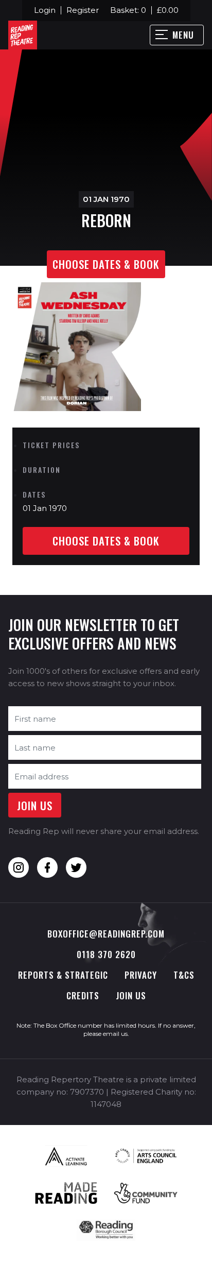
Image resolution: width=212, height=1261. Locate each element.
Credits (82, 995)
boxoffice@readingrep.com (106, 933)
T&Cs (184, 974)
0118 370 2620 (106, 954)
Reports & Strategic (63, 974)
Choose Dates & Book (106, 264)
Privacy (141, 974)
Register (82, 10)
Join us (131, 995)
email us (115, 1033)
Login (45, 10)
